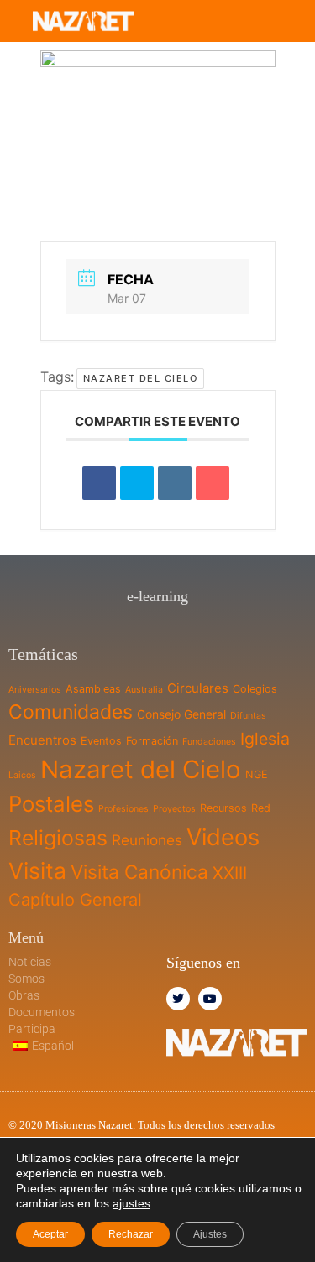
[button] (248, 21)
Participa (31, 1029)
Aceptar (50, 1234)
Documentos (41, 1012)
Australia (144, 689)
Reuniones (147, 840)
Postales (51, 804)
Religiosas (58, 837)
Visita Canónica (139, 871)
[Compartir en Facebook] (99, 483)
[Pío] (137, 483)
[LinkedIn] (175, 483)
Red (260, 808)
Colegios (255, 689)
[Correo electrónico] (212, 483)
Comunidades (70, 712)
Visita (37, 870)
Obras (23, 995)
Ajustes (210, 1234)
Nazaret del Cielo (140, 378)
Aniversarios (34, 689)
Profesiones (123, 808)
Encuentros (42, 740)
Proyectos (174, 808)
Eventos (101, 741)
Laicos (22, 775)
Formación (152, 741)
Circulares (197, 688)
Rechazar (130, 1234)
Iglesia (265, 739)
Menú (26, 937)
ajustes (131, 1203)
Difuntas (248, 715)
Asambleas (93, 689)
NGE (256, 774)
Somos (26, 978)
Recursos (223, 808)
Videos (223, 837)
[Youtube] (210, 998)
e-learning (157, 596)
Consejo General (181, 714)
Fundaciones (209, 741)
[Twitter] (178, 998)
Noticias (29, 962)
